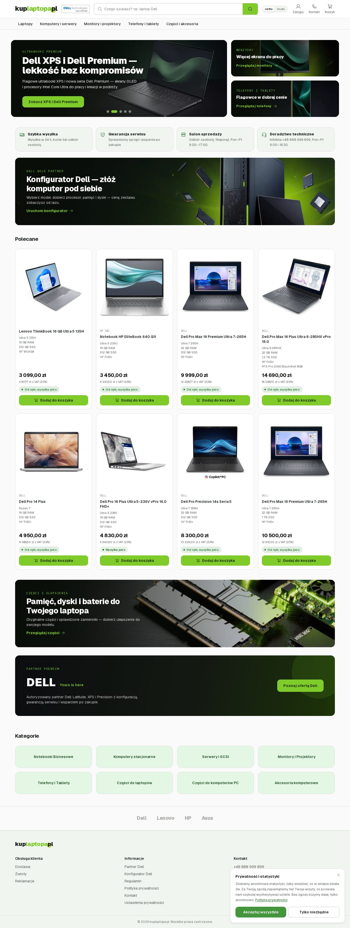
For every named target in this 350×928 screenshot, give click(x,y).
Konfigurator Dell (138, 874)
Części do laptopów (134, 783)
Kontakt (314, 12)
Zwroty (21, 874)
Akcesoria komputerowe (296, 783)
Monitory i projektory (102, 24)
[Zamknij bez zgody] (338, 875)
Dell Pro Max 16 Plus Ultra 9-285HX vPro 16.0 (296, 339)
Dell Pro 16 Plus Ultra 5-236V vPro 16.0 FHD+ (133, 504)
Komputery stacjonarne (135, 756)
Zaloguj (298, 12)
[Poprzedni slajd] (18, 78)
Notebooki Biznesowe (53, 756)
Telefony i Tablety (54, 783)
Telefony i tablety (143, 24)
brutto (281, 9)
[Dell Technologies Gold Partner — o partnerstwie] (75, 9)
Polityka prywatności (142, 888)
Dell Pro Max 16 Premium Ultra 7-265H (213, 336)
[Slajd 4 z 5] (125, 111)
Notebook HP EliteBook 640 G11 (128, 336)
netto (269, 9)
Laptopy (25, 24)
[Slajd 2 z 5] (114, 111)
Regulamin (133, 881)
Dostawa (22, 866)
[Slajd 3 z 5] (120, 111)
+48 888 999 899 (249, 866)
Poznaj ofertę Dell (300, 685)
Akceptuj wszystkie (261, 912)
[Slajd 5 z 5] (130, 111)
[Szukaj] (250, 9)
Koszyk (330, 12)
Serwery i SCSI (215, 756)
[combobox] (173, 9)
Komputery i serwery (58, 24)
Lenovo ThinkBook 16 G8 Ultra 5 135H (51, 331)
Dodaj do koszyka (56, 400)
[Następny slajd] (219, 78)
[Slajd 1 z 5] (108, 111)
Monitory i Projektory (296, 756)
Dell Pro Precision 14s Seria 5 (206, 501)
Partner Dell (134, 866)
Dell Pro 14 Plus (32, 501)
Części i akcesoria (182, 24)
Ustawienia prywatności (144, 902)
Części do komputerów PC (215, 783)
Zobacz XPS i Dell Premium (53, 101)
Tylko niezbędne (314, 912)
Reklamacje (24, 881)
